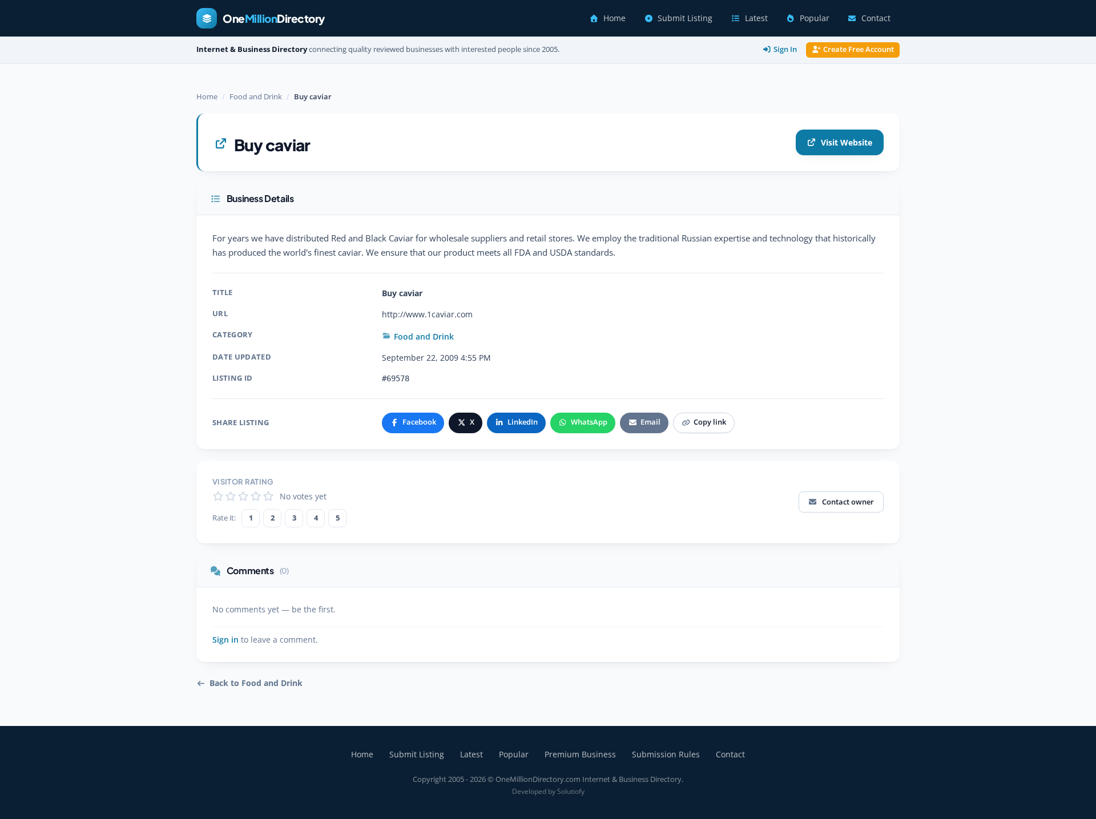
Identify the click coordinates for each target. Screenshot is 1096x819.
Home (614, 18)
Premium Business (580, 754)
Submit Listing (685, 18)
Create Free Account (858, 49)
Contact (875, 18)
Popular (814, 18)
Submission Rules (666, 754)
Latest (756, 18)
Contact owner (848, 502)
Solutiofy (571, 791)
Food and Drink (255, 96)
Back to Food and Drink (256, 683)
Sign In (785, 49)
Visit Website (846, 142)
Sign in (225, 640)
